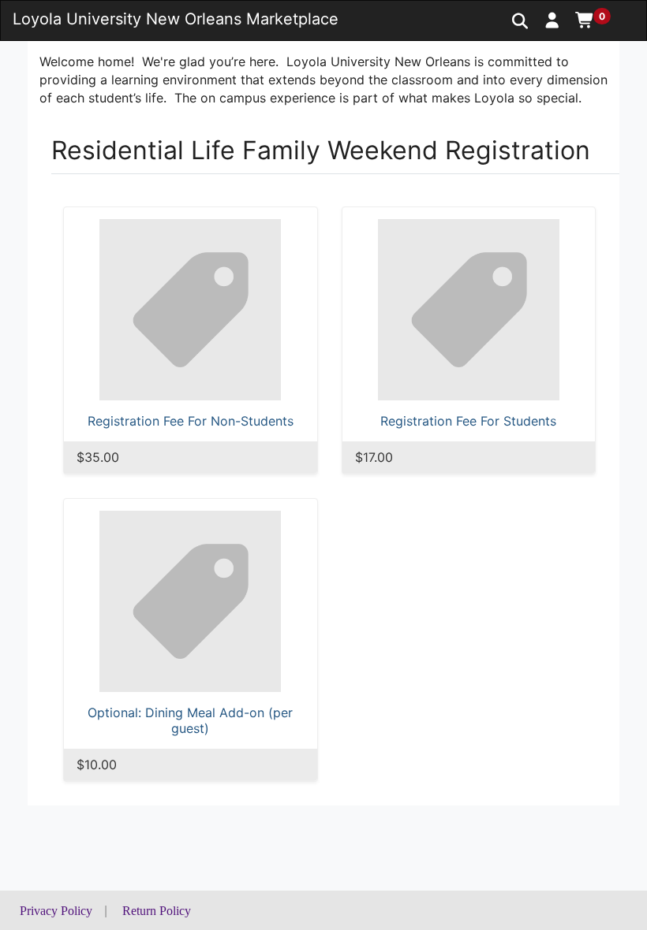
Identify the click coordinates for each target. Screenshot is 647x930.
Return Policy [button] (156, 910)
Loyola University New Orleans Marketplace (175, 18)
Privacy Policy (56, 910)
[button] (553, 20)
